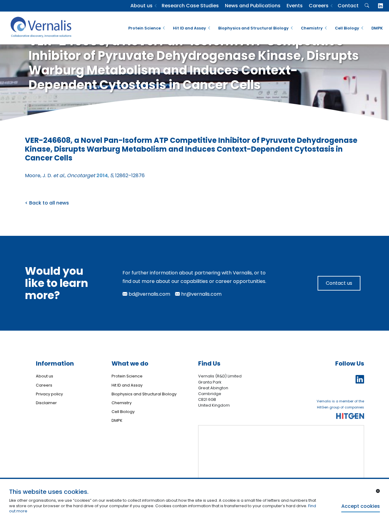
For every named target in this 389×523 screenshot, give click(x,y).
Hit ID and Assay (189, 28)
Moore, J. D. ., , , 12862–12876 (85, 175)
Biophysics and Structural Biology (253, 28)
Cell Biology (347, 28)
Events (295, 5)
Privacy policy (49, 394)
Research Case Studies (190, 5)
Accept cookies (360, 506)
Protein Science (144, 28)
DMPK (377, 28)
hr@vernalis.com (201, 294)
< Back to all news (47, 202)
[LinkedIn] (380, 5)
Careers (319, 5)
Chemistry (312, 28)
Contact (348, 5)
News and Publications (253, 5)
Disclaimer (46, 402)
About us (141, 5)
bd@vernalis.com (148, 294)
